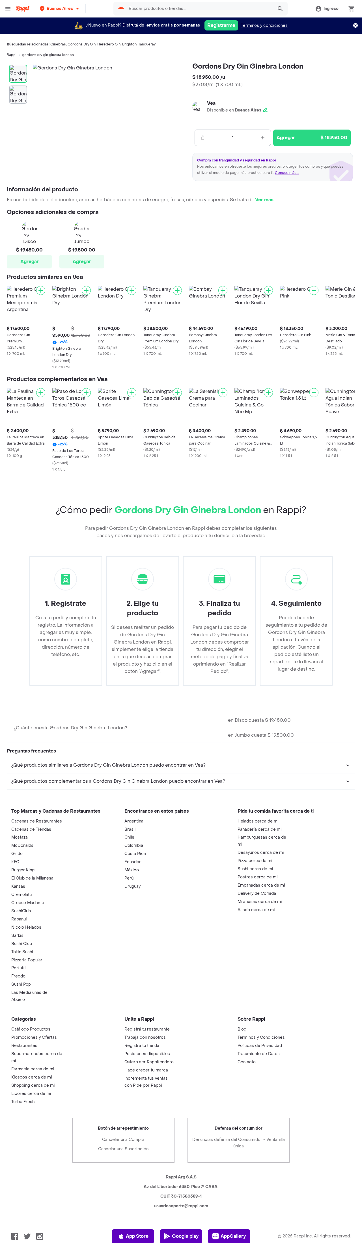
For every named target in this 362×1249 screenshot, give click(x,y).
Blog (242, 1029)
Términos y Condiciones (261, 1037)
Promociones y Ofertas (34, 1037)
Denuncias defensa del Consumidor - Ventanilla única (238, 1143)
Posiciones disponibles (147, 1053)
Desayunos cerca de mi (261, 852)
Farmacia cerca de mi (32, 1069)
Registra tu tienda (141, 1045)
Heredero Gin (108, 44)
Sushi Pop (21, 984)
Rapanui (19, 919)
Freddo (18, 976)
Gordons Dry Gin (82, 44)
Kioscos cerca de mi (31, 1077)
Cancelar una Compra (123, 1139)
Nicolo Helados (26, 927)
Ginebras (58, 44)
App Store (137, 1236)
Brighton (129, 44)
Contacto (247, 1062)
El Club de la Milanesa (32, 878)
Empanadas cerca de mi (261, 885)
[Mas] (262, 137)
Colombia (133, 845)
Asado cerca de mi (256, 910)
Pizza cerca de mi (255, 860)
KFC (15, 862)
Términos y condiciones (264, 25)
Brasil (129, 829)
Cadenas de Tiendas (31, 829)
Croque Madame (27, 902)
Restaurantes (24, 1045)
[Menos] (202, 137)
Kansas (18, 886)
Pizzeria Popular (26, 960)
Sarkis (17, 935)
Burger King (23, 870)
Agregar (29, 261)
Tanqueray (147, 44)
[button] (60, 8)
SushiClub (21, 911)
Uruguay (132, 886)
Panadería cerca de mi (260, 829)
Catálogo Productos (30, 1029)
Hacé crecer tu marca (146, 1070)
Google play (185, 1236)
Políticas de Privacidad (260, 1045)
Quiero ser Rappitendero (149, 1062)
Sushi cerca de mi (255, 869)
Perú (128, 878)
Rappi (11, 55)
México (131, 870)
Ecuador (132, 862)
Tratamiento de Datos (259, 1053)
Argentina (133, 821)
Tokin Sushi (22, 952)
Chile (129, 837)
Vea (211, 103)
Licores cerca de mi (31, 1093)
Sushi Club (21, 943)
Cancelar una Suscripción (123, 1149)
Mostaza (19, 837)
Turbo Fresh (23, 1101)
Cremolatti (21, 894)
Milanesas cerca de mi (260, 901)
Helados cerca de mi (258, 821)
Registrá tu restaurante (147, 1029)
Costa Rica (135, 853)
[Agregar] (40, 290)
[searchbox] (199, 9)
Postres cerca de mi (258, 877)
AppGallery (233, 1236)
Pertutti (18, 968)
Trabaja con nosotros (145, 1037)
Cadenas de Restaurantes (36, 821)
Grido (17, 853)
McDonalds (22, 845)
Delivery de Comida (257, 893)
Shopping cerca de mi (33, 1085)
